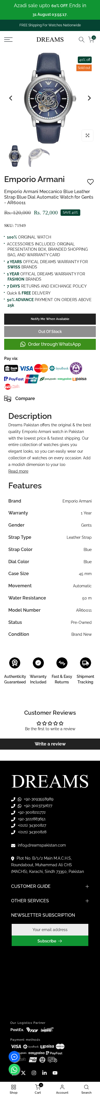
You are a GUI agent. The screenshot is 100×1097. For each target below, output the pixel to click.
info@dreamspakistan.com (41, 845)
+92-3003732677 (37, 805)
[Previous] (11, 98)
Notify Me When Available (50, 319)
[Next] (89, 98)
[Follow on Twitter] (23, 1073)
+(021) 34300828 (31, 832)
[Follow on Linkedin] (44, 1073)
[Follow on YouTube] (55, 1073)
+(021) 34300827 (31, 825)
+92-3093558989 (38, 799)
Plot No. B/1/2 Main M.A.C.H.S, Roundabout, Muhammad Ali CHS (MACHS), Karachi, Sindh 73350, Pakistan (47, 865)
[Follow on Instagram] (33, 1073)
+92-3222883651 (31, 819)
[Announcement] (50, 9)
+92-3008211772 (31, 812)
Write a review (50, 744)
